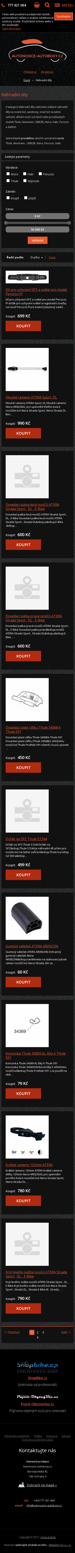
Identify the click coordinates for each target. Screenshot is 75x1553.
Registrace (47, 72)
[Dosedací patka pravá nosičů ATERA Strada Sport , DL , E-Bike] (37, 588)
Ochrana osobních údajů (37, 1440)
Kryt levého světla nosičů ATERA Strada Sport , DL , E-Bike (36, 1274)
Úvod (27, 80)
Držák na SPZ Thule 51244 (26, 839)
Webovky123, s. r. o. (60, 1545)
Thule (14, 181)
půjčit (32, 198)
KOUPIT (23, 325)
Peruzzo (48, 174)
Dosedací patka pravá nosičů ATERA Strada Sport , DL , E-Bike (34, 618)
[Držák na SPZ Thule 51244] (37, 811)
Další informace (11, 28)
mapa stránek (48, 1537)
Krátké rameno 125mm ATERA (29, 1165)
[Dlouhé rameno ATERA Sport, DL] (37, 369)
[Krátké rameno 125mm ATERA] (37, 1137)
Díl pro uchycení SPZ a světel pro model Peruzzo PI (36, 292)
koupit (15, 198)
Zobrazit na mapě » (42, 1485)
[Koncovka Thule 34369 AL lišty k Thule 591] (37, 1025)
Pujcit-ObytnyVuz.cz (37, 1404)
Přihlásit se (30, 72)
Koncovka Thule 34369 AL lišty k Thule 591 (36, 1055)
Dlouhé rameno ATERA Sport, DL (31, 397)
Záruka (66, 1436)
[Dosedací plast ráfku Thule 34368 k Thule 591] (37, 699)
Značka (35, 257)
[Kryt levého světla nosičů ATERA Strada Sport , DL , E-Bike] (37, 1244)
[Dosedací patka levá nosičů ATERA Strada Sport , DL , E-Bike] (37, 476)
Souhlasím (64, 16)
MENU (68, 5)
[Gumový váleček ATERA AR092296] (37, 918)
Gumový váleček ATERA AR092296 (32, 946)
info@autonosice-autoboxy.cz (44, 1505)
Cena (52, 257)
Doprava (51, 1436)
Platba (38, 1436)
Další (64, 1332)
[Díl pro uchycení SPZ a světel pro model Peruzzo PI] (37, 277)
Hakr (31, 174)
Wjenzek (33, 181)
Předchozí (14, 1332)
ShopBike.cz (37, 1378)
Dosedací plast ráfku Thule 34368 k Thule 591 (33, 729)
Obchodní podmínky (17, 1436)
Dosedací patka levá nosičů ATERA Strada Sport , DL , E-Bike (32, 507)
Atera (14, 174)
